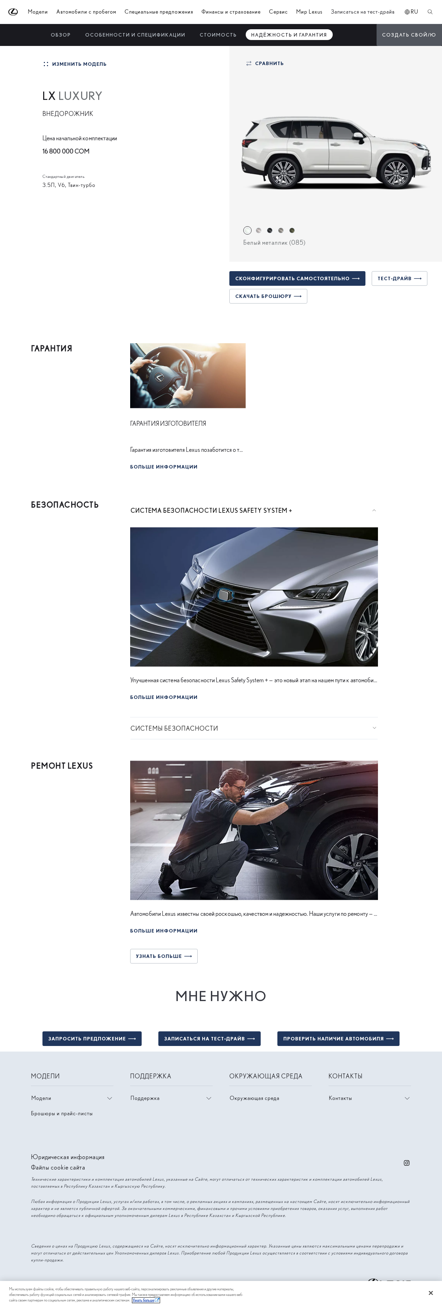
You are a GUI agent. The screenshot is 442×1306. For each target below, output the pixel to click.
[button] (164, 465)
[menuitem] (61, 34)
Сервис (278, 11)
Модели (41, 1098)
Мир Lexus (309, 11)
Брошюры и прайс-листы (62, 1113)
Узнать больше (143, 1300)
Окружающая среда (254, 1098)
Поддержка (145, 1098)
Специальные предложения (159, 11)
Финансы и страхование (231, 11)
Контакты (340, 1098)
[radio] (247, 230)
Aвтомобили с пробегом (86, 11)
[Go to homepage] (13, 12)
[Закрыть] (431, 1293)
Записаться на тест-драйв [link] (363, 11)
